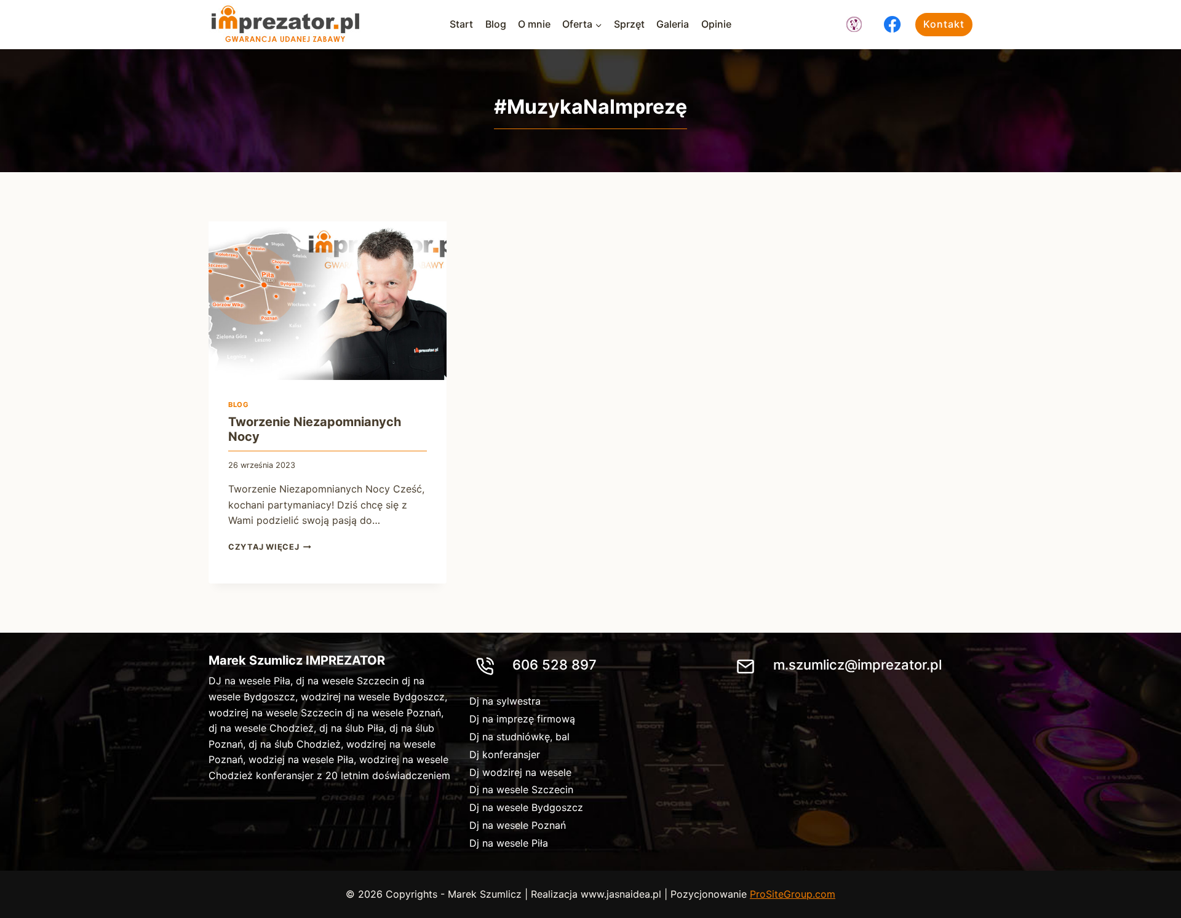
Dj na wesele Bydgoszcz (526, 807)
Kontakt (943, 24)
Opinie (716, 24)
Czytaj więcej (269, 547)
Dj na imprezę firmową (522, 719)
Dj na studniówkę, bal (519, 736)
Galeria (672, 24)
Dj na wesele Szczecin (521, 789)
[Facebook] (892, 24)
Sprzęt (629, 24)
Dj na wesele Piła (508, 843)
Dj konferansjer (504, 754)
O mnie (534, 24)
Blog (495, 24)
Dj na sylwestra (505, 701)
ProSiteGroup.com (792, 894)
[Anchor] (853, 24)
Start (461, 24)
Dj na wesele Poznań (517, 825)
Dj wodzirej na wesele (520, 772)
